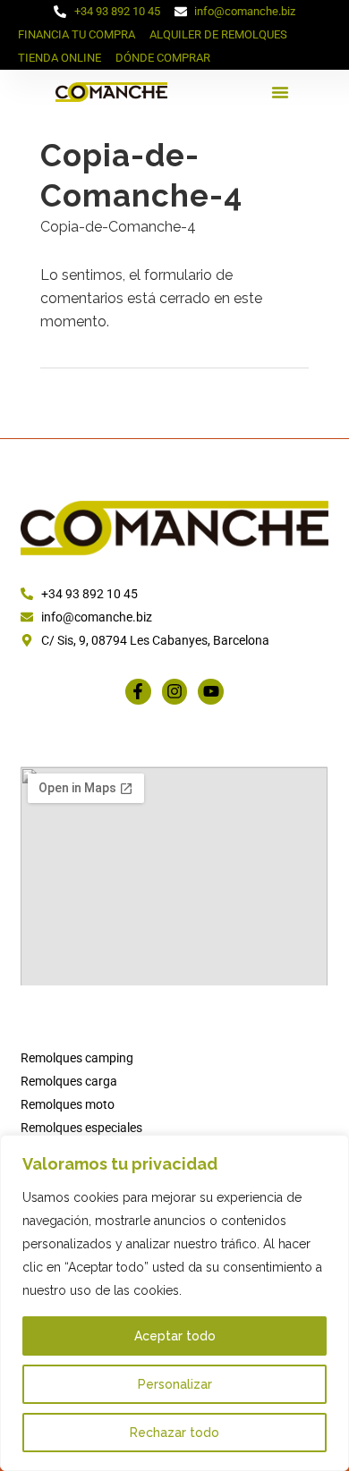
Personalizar (175, 1384)
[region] (174, 1303)
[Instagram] (175, 692)
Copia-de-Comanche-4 (118, 226)
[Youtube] (211, 692)
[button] (280, 92)
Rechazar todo (174, 1432)
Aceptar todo (175, 1336)
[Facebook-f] (138, 692)
